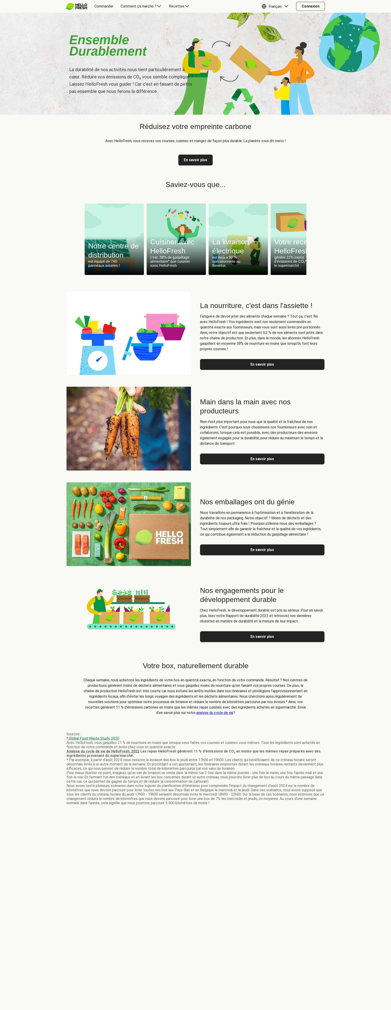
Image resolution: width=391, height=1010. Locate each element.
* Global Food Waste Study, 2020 (93, 738)
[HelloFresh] (76, 6)
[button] (276, 6)
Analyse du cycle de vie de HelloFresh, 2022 (103, 751)
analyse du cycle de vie (214, 713)
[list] (195, 239)
